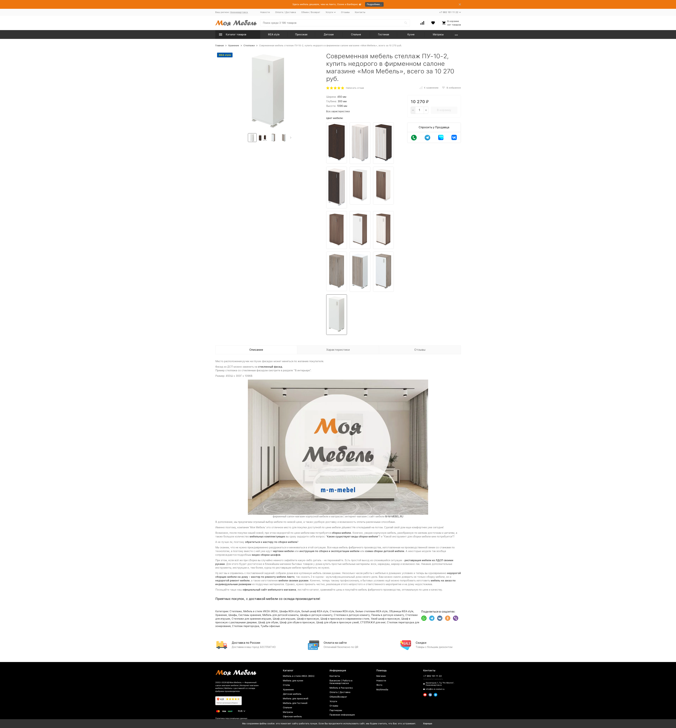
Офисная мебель (292, 716)
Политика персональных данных (231, 718)
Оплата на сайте (335, 642)
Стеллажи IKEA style (342, 611)
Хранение (233, 45)
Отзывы (345, 12)
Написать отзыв (355, 88)
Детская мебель (292, 694)
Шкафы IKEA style (289, 611)
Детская (329, 34)
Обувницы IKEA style (401, 611)
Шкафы (232, 615)
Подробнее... (374, 4)
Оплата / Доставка (285, 12)
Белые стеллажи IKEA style (371, 611)
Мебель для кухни (293, 680)
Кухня (410, 34)
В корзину (444, 110)
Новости (265, 12)
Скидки (421, 642)
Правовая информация (342, 714)
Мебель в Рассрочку (341, 687)
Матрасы (438, 34)
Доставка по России (246, 642)
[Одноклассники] (447, 618)
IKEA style (274, 34)
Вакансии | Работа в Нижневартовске (341, 682)
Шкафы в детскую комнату (316, 615)
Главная (219, 45)
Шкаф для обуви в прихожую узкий (337, 622)
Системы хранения (249, 615)
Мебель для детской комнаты (280, 615)
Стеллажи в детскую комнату (352, 615)
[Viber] (455, 618)
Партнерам (336, 710)
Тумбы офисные (270, 626)
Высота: (331, 106)
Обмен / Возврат (310, 12)
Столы (286, 685)
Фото (379, 685)
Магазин (381, 676)
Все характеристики (338, 111)
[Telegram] (431, 618)
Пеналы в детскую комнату (387, 615)
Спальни (287, 707)
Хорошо (427, 723)
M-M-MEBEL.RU (394, 516)
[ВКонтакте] (439, 618)
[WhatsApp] (424, 618)
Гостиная (383, 34)
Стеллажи (249, 45)
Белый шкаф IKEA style (314, 611)
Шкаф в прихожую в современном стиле (344, 618)
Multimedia (382, 689)
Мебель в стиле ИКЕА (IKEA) (260, 611)
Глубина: (331, 101)
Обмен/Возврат (338, 696)
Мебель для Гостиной (295, 703)
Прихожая (301, 34)
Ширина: (331, 96)
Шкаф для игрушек (284, 618)
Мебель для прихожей (295, 698)
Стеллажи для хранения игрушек (251, 618)
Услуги (333, 701)
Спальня (356, 34)
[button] (290, 137)
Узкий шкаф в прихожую (385, 618)
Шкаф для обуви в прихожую (297, 622)
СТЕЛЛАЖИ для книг (373, 622)
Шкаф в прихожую (308, 618)
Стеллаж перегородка (245, 626)
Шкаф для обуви (268, 622)
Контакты (360, 12)
